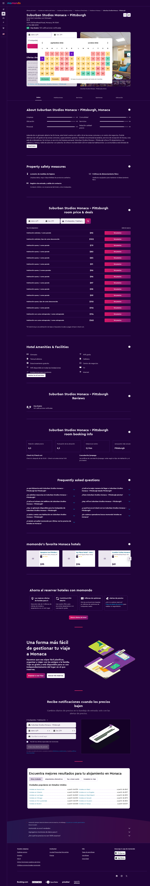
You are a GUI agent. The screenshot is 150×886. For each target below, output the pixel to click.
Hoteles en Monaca (95, 10)
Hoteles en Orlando (35, 792)
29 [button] (47, 73)
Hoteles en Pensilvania (81, 10)
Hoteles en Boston (35, 804)
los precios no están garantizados (75, 822)
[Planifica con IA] (3, 22)
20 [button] (72, 63)
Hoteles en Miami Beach (87, 795)
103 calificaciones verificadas (50, 28)
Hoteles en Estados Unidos (64, 10)
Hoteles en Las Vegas (36, 795)
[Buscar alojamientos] (3, 14)
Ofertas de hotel (31, 10)
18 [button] (62, 63)
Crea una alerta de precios (114, 604)
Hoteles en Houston (85, 801)
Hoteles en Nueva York (36, 789)
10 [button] (57, 59)
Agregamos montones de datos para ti (43, 832)
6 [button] (71, 54)
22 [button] (47, 68)
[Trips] (3, 28)
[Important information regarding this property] (129, 432)
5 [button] (66, 54)
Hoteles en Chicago (35, 798)
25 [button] (62, 68)
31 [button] (103, 73)
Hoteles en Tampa (85, 804)
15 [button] (47, 63)
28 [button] (42, 73)
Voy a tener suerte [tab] (73, 779)
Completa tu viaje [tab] (90, 779)
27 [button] (72, 68)
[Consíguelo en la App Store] (120, 858)
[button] (3, 3)
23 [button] (52, 68)
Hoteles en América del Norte (46, 10)
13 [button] (71, 59)
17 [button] (57, 63)
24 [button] (57, 68)
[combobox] (53, 725)
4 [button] (61, 54)
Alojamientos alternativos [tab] (54, 779)
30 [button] (52, 73)
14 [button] (42, 63)
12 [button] (67, 59)
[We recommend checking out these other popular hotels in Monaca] (129, 544)
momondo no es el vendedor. (40, 828)
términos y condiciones (59, 751)
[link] (78, 617)
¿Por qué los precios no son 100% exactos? (44, 836)
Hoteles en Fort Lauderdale (38, 801)
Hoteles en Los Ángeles (86, 792)
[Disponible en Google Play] (120, 853)
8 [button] (47, 59)
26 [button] (67, 68)
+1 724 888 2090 (33, 25)
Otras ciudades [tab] (36, 779)
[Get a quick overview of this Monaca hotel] (129, 109)
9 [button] (52, 59)
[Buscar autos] (3, 18)
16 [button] (52, 63)
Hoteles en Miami (84, 789)
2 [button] (52, 54)
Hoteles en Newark (85, 798)
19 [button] (67, 63)
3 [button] (102, 54)
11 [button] (61, 59)
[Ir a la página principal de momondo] (14, 3)
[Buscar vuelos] (3, 9)
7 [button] (42, 59)
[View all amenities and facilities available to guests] (129, 347)
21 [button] (42, 68)
